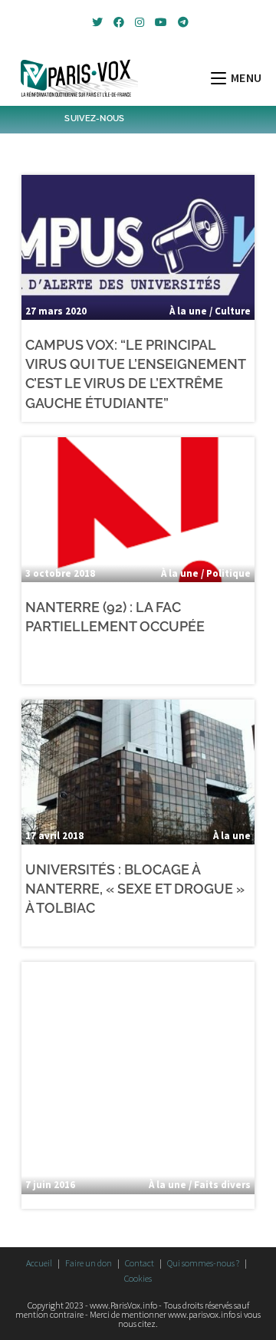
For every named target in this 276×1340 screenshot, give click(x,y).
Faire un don (88, 1263)
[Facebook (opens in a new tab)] (119, 22)
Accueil (39, 1263)
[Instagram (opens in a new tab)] (139, 22)
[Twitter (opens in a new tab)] (97, 22)
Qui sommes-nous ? (203, 1263)
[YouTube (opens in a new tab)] (161, 22)
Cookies (138, 1278)
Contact (139, 1263)
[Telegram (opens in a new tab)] (181, 22)
